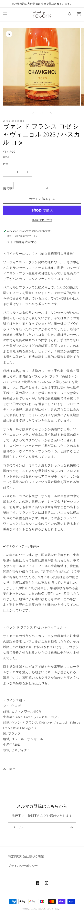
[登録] (71, 827)
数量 (6, 164)
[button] (5, 14)
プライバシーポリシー (23, 866)
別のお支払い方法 (42, 220)
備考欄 (8, 188)
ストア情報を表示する (22, 242)
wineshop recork (36, 909)
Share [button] (11, 769)
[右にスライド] (50, 113)
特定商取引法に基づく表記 (26, 856)
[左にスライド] (33, 113)
